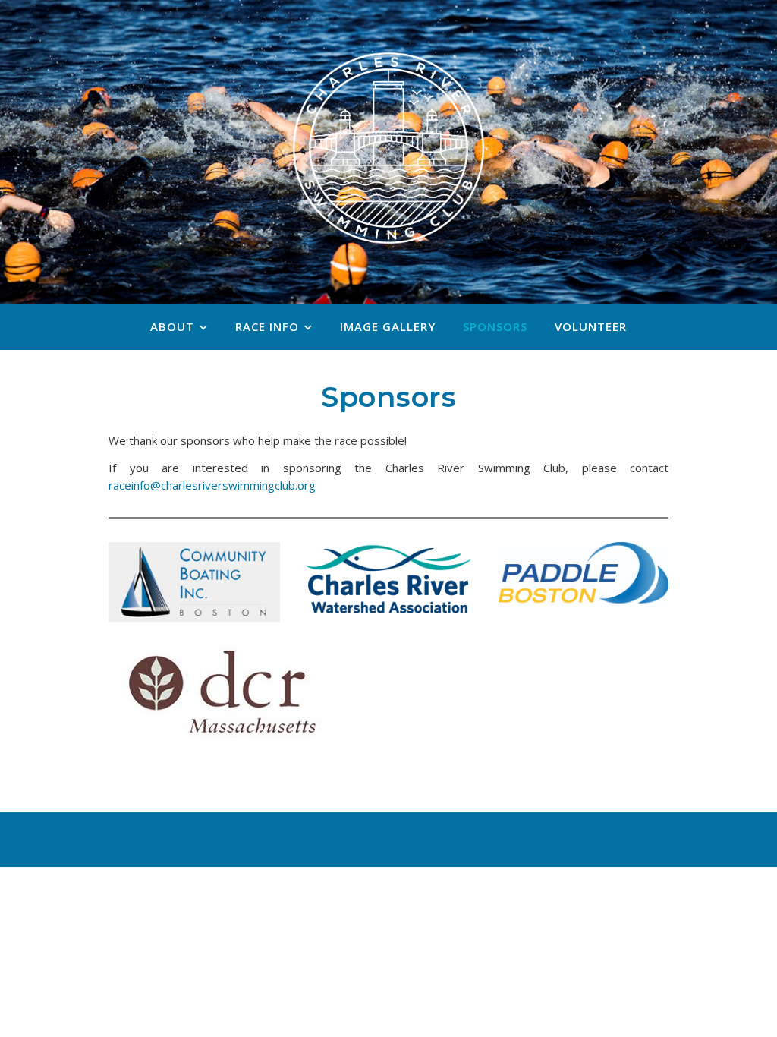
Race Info (267, 326)
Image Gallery (388, 326)
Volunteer (591, 326)
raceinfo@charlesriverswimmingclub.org (212, 485)
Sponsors (495, 326)
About (172, 326)
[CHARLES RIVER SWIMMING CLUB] (388, 148)
